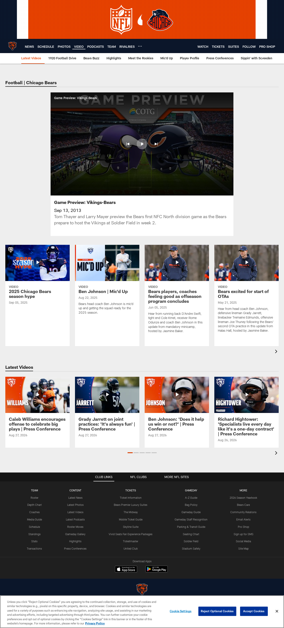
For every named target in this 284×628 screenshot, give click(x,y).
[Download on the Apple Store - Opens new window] (126, 569)
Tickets (130, 490)
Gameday (191, 490)
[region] (142, 611)
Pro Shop (243, 526)
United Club (131, 548)
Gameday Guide (191, 512)
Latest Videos (75, 512)
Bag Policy (191, 504)
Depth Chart (34, 504)
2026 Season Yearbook (243, 497)
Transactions (34, 548)
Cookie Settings (180, 611)
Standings (34, 534)
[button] (127, 144)
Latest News (75, 497)
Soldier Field (191, 541)
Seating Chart (191, 534)
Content (75, 490)
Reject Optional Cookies (217, 611)
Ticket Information (131, 497)
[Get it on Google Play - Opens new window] (156, 571)
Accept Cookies (254, 611)
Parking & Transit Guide (191, 526)
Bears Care (243, 504)
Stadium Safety (191, 548)
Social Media (243, 541)
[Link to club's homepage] (12, 46)
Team (34, 490)
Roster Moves (75, 526)
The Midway (131, 512)
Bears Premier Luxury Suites (130, 504)
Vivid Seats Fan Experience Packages (130, 534)
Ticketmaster (130, 541)
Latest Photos (75, 504)
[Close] (277, 611)
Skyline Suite (130, 526)
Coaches (34, 512)
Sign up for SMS (243, 534)
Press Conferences (75, 548)
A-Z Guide (191, 497)
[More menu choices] (140, 46)
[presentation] (277, 352)
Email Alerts (243, 519)
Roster (34, 497)
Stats (34, 541)
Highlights (75, 541)
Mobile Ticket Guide (130, 519)
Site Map (243, 548)
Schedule (34, 526)
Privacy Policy (95, 623)
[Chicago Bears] (142, 590)
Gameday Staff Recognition (191, 519)
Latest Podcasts (75, 519)
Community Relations (243, 512)
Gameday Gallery (75, 534)
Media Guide (34, 519)
